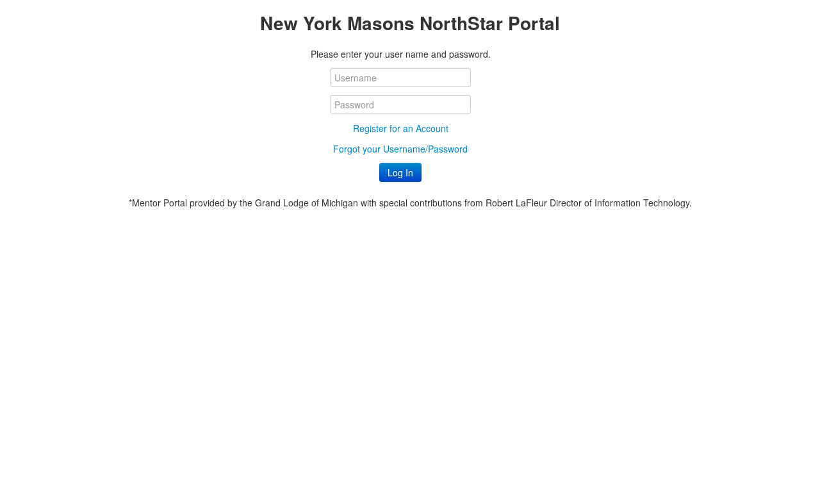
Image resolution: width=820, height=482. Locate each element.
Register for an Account (400, 128)
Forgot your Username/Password (400, 148)
